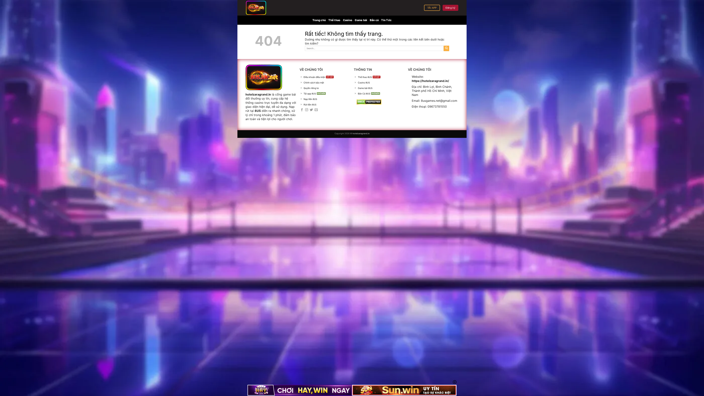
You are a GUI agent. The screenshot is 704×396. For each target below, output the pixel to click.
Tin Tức (386, 20)
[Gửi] (446, 48)
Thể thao (334, 20)
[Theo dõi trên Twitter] (311, 110)
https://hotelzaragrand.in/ (430, 81)
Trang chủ (319, 20)
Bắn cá (374, 20)
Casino (347, 20)
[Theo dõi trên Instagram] (306, 110)
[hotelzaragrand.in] (264, 8)
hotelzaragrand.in (258, 94)
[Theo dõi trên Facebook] (301, 110)
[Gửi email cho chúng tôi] (316, 110)
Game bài (361, 20)
